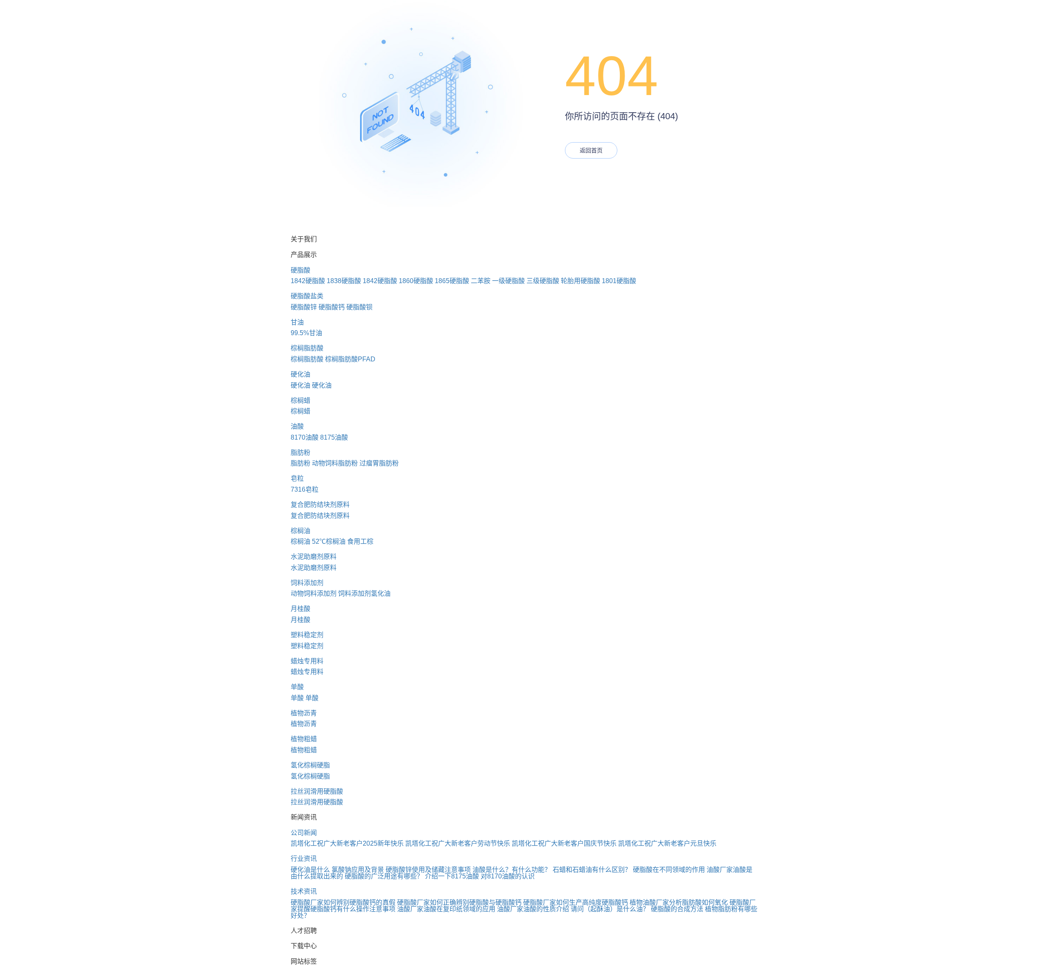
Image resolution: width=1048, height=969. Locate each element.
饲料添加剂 (307, 582)
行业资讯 (304, 858)
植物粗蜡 (304, 738)
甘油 (297, 322)
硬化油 (300, 374)
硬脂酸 (300, 270)
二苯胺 (480, 280)
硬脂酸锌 (304, 307)
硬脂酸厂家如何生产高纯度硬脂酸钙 (575, 902)
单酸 (297, 686)
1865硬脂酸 (452, 280)
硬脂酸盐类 (307, 296)
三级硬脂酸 (542, 280)
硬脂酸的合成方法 (677, 908)
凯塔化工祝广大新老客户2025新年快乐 (347, 843)
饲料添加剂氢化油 (364, 593)
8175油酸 (334, 437)
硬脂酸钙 (331, 307)
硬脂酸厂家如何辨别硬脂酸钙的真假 (343, 902)
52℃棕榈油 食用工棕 (342, 541)
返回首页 (591, 150)
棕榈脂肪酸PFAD (350, 359)
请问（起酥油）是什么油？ (610, 908)
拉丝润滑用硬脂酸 (317, 791)
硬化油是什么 (310, 869)
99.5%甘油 (306, 332)
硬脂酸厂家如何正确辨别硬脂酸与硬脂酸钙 (459, 902)
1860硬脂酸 (416, 280)
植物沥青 (304, 713)
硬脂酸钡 (359, 307)
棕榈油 (300, 530)
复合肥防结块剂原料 (320, 504)
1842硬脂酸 (308, 280)
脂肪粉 (300, 452)
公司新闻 (304, 832)
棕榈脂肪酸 (307, 348)
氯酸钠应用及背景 (358, 869)
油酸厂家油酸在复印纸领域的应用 (446, 908)
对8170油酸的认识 (508, 876)
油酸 (297, 426)
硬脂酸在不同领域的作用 (669, 869)
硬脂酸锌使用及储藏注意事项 (428, 869)
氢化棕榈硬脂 (310, 765)
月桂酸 (300, 608)
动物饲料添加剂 (314, 593)
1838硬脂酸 (344, 280)
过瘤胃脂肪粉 (379, 463)
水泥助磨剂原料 (314, 556)
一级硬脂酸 (508, 280)
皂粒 (297, 478)
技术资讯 (304, 891)
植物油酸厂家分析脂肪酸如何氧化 (679, 902)
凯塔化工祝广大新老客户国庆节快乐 (564, 843)
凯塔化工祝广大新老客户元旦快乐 (667, 843)
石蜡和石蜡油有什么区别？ (592, 869)
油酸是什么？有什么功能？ (511, 869)
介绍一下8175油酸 (452, 876)
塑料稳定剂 (307, 634)
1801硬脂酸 (619, 280)
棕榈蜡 (300, 400)
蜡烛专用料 (307, 661)
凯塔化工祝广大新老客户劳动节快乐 (457, 843)
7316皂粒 (304, 489)
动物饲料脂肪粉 (335, 463)
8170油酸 (304, 437)
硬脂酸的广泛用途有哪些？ (384, 876)
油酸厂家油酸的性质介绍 (533, 908)
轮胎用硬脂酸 (580, 280)
